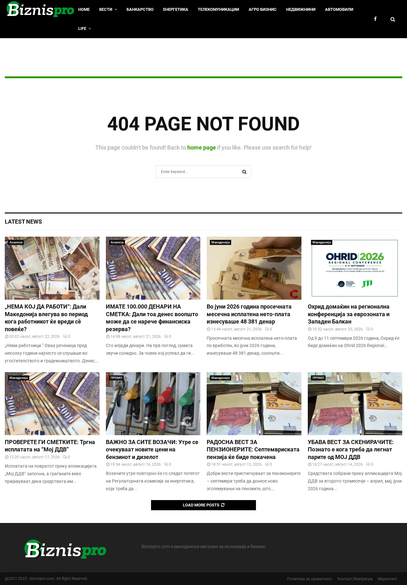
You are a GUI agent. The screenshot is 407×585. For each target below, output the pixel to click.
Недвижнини (300, 9)
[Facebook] (377, 19)
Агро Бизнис (263, 9)
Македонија (220, 242)
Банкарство (140, 9)
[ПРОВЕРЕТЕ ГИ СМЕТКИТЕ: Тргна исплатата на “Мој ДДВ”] (52, 403)
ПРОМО (116, 378)
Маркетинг (387, 579)
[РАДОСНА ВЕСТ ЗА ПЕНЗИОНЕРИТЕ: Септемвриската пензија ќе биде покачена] (254, 403)
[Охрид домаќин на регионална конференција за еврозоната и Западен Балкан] (355, 268)
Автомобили (339, 9)
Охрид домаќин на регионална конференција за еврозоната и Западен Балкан (349, 314)
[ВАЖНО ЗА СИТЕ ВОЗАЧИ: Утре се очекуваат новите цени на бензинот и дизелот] (153, 403)
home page (201, 147)
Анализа (16, 242)
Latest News (23, 221)
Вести (105, 9)
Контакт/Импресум (355, 579)
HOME (84, 9)
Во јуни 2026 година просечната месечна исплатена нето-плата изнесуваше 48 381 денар (249, 314)
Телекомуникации (218, 9)
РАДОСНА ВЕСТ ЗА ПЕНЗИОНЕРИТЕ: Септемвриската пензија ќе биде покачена (253, 449)
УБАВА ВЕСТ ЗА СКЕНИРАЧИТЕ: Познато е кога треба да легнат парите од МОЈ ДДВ (351, 449)
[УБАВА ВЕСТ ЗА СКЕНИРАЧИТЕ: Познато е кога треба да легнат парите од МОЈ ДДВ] (355, 403)
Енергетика (175, 9)
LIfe (82, 28)
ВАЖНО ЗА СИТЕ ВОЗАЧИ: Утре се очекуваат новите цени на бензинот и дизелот (152, 449)
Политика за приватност (309, 579)
